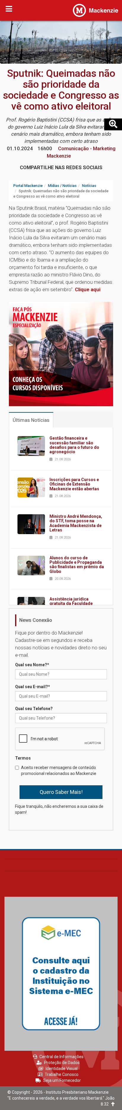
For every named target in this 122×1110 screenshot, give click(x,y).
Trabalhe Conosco (61, 1074)
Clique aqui (87, 289)
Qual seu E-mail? (32, 686)
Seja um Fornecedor (62, 1080)
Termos (23, 758)
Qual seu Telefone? (34, 708)
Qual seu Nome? (32, 664)
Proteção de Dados (62, 1062)
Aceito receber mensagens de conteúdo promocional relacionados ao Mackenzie (58, 770)
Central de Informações (61, 1056)
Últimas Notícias (31, 420)
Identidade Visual (62, 1068)
